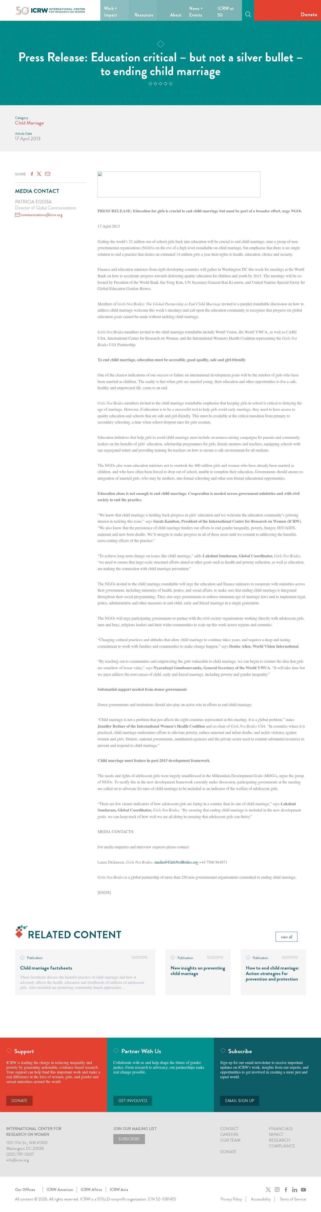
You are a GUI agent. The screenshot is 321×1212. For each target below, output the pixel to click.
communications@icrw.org (41, 215)
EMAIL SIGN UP (239, 1101)
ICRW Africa (91, 1189)
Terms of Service (293, 1199)
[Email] (47, 174)
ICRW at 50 (225, 11)
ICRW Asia (119, 1189)
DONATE (19, 1101)
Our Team (230, 1140)
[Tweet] (39, 174)
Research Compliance (282, 1143)
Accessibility (261, 1199)
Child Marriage (29, 122)
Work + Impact (110, 11)
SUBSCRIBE (129, 1139)
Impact (276, 1134)
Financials (281, 1129)
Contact (229, 1129)
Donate (309, 14)
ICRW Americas (60, 1189)
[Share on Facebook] (32, 174)
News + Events (196, 11)
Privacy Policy (231, 1199)
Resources (143, 15)
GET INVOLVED (132, 1101)
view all (286, 937)
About (176, 15)
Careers (229, 1134)
